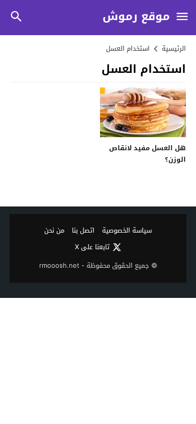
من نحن (54, 231)
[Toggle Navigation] (182, 17)
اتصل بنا (83, 231)
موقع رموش (136, 17)
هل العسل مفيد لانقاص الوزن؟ (147, 154)
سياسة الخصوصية (127, 231)
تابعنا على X (92, 247)
